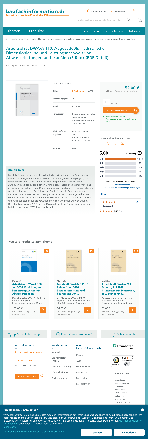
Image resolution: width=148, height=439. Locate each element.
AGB (78, 360)
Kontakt (56, 352)
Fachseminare (100, 30)
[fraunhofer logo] (123, 347)
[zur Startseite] (6, 39)
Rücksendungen (59, 378)
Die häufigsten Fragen (59, 359)
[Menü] (132, 357)
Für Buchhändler (60, 372)
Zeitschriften (117, 30)
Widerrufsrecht (83, 366)
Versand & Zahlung (61, 366)
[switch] (127, 364)
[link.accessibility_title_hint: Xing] (108, 143)
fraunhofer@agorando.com (28, 352)
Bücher (85, 30)
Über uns (80, 355)
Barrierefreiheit (83, 384)
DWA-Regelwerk (79, 91)
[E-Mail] (122, 143)
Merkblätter (134, 30)
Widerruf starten (27, 376)
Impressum (81, 372)
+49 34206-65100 (23, 360)
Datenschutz (82, 378)
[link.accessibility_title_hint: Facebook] (101, 143)
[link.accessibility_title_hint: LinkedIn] (115, 143)
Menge (114, 103)
